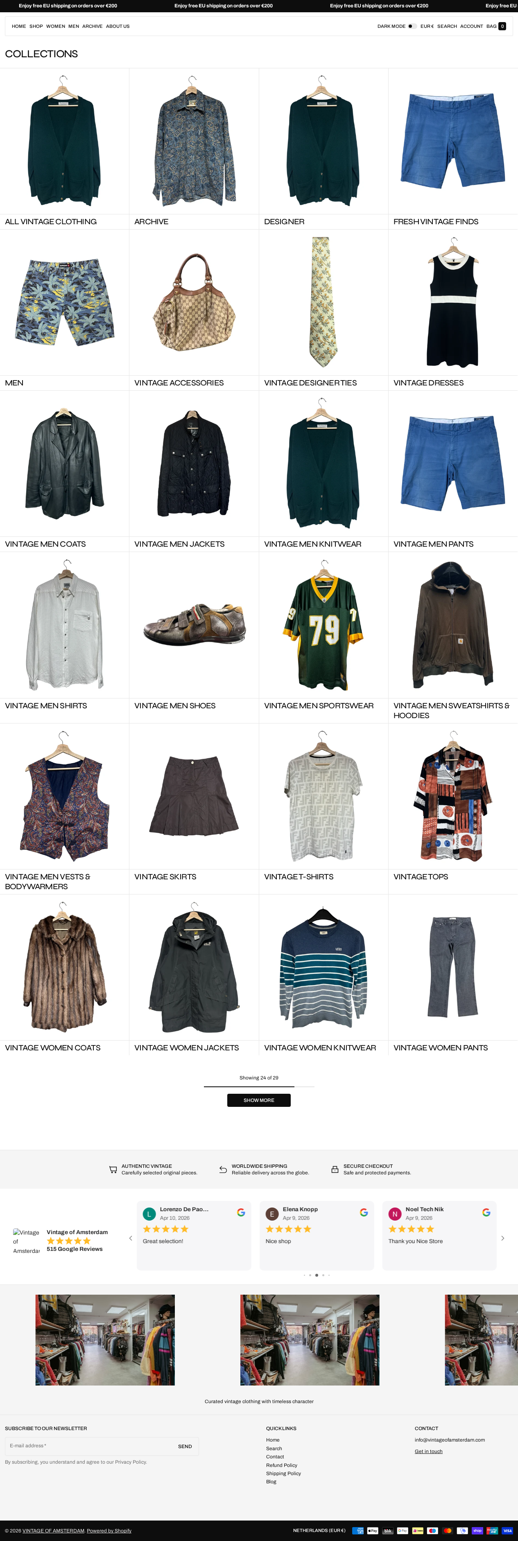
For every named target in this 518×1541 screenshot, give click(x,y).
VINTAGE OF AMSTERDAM (53, 1531)
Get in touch (429, 1451)
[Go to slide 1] (304, 1275)
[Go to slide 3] (316, 1275)
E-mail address (27, 1446)
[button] (447, 26)
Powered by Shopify (109, 1531)
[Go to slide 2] (310, 1275)
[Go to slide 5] (329, 1275)
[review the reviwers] (241, 1212)
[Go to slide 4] (323, 1275)
